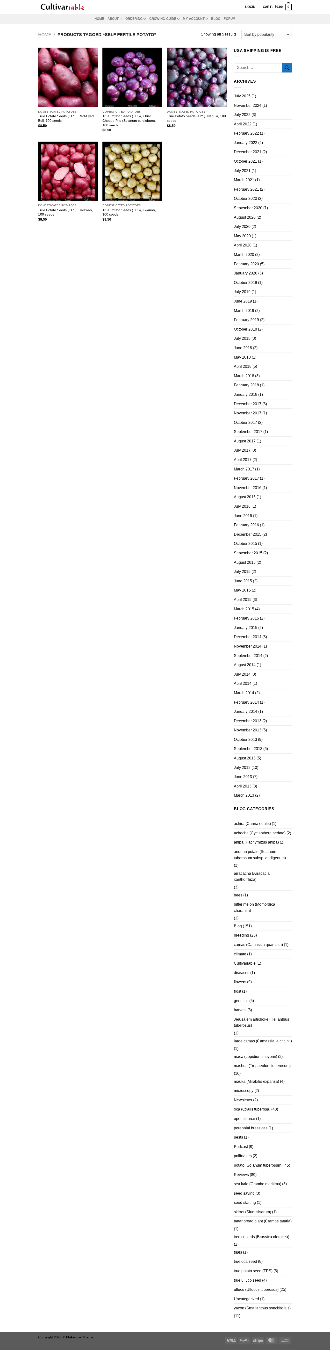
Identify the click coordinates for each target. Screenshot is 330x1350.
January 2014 (245, 711)
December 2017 (247, 404)
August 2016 (245, 497)
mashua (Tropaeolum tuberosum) (262, 1066)
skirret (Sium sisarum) (252, 1212)
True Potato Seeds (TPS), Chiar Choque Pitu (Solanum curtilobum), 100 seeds (129, 120)
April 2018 (242, 366)
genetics (241, 1001)
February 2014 (246, 702)
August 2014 (245, 665)
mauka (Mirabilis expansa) (256, 1081)
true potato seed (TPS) (253, 1271)
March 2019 (244, 311)
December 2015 (247, 534)
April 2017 (242, 460)
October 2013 (245, 739)
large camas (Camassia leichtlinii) (263, 1041)
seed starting (245, 1202)
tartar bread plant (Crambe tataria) (263, 1221)
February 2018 (246, 385)
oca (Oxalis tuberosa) (252, 1109)
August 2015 (245, 562)
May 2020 (242, 236)
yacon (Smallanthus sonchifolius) (262, 1308)
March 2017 (244, 469)
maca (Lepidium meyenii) (255, 1056)
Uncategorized (246, 1299)
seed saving (244, 1193)
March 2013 (244, 795)
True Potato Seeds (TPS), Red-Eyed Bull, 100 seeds (66, 118)
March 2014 (244, 693)
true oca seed (245, 1261)
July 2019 (242, 292)
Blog (215, 19)
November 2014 (247, 646)
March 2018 (244, 376)
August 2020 (245, 217)
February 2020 (246, 264)
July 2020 (242, 226)
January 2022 (245, 143)
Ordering (134, 19)
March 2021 (244, 180)
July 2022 (242, 115)
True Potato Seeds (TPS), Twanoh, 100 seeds (129, 212)
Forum (229, 19)
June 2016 (243, 516)
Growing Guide (162, 19)
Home (99, 19)
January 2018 (245, 394)
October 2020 (245, 198)
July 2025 (242, 96)
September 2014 (248, 656)
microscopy (243, 1091)
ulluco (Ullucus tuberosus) (256, 1289)
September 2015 (248, 553)
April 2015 (242, 600)
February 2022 (246, 133)
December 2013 (247, 721)
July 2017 (242, 450)
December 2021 (247, 152)
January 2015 (245, 628)
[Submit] (287, 67)
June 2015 (243, 581)
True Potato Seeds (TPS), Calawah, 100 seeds (65, 212)
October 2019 (245, 283)
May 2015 (242, 590)
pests (238, 1137)
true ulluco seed (247, 1280)
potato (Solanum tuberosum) (258, 1165)
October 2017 (245, 422)
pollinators (243, 1156)
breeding (241, 935)
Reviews (241, 1175)
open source (244, 1119)
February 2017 (246, 478)
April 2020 (242, 245)
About (113, 19)
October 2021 (245, 161)
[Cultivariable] (62, 7)
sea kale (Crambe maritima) (257, 1184)
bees (238, 895)
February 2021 (246, 189)
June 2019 (243, 301)
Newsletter (243, 1100)
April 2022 (242, 124)
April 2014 (242, 683)
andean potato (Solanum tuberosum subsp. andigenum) (260, 855)
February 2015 (246, 618)
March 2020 (244, 255)
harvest (240, 1010)
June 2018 (243, 348)
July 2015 (242, 572)
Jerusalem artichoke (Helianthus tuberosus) (261, 1022)
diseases (241, 973)
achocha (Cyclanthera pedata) (260, 833)
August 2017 (245, 441)
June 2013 (243, 777)
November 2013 (247, 730)
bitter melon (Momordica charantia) (254, 907)
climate (240, 954)
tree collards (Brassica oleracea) (261, 1237)
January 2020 (245, 273)
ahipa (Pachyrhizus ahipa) (256, 842)
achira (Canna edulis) (252, 824)
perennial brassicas (250, 1128)
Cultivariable (245, 963)
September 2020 (248, 208)
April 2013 (242, 786)
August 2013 (245, 758)
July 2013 (242, 767)
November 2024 (247, 105)
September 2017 (248, 432)
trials (238, 1252)
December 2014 (247, 637)
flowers (240, 982)
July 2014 (242, 674)
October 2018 (245, 329)
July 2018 (242, 338)
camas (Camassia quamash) (258, 945)
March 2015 (244, 609)
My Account (194, 19)
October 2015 (245, 543)
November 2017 (247, 413)
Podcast (241, 1147)
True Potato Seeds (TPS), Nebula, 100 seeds (196, 118)
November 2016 (247, 488)
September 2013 (248, 749)
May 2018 (242, 357)
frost (237, 991)
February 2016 (246, 525)
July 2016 (242, 506)
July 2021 (242, 171)
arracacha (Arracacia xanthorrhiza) (252, 876)
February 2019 (246, 320)
